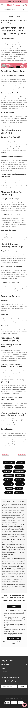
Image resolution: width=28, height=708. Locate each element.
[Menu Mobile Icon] (2, 5)
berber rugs (13, 510)
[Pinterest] (8, 681)
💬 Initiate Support (14, 638)
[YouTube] (12, 681)
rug (6, 507)
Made (17, 698)
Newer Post (22, 454)
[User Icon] (23, 5)
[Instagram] (4, 681)
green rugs (17, 87)
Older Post (5, 454)
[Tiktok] (15, 681)
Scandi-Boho (10, 509)
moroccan (7, 510)
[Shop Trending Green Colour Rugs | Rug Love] (14, 65)
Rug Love (13, 504)
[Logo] (14, 5)
